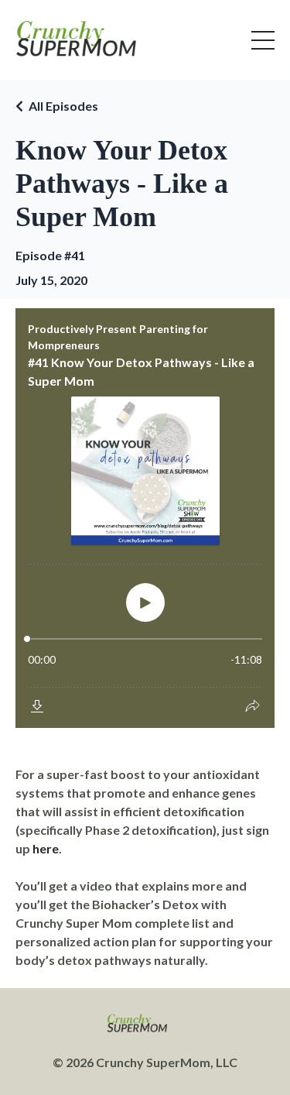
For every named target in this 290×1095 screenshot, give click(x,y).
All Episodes (63, 105)
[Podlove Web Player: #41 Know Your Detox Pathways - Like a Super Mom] (145, 518)
